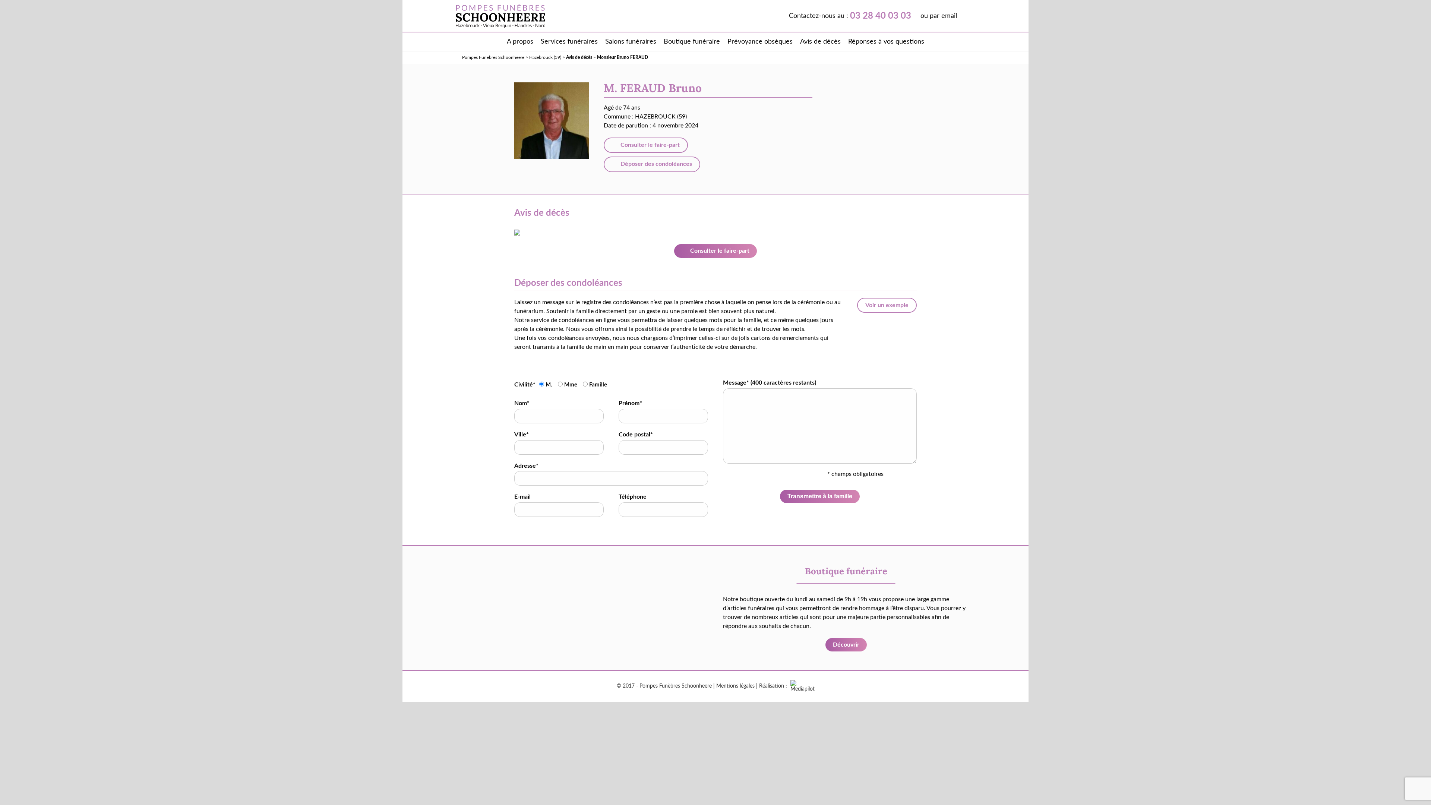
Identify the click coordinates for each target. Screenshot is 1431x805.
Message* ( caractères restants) (769, 383)
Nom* (522, 403)
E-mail (522, 497)
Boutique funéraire (692, 41)
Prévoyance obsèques (760, 41)
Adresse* (526, 466)
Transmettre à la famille (819, 496)
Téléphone (633, 497)
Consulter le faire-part (649, 145)
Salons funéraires (630, 41)
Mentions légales (735, 686)
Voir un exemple (887, 305)
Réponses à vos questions (886, 41)
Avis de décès (820, 41)
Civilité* (525, 385)
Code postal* (636, 435)
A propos (520, 41)
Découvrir (846, 645)
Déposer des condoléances (655, 164)
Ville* (521, 435)
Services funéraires (569, 41)
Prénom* (630, 403)
